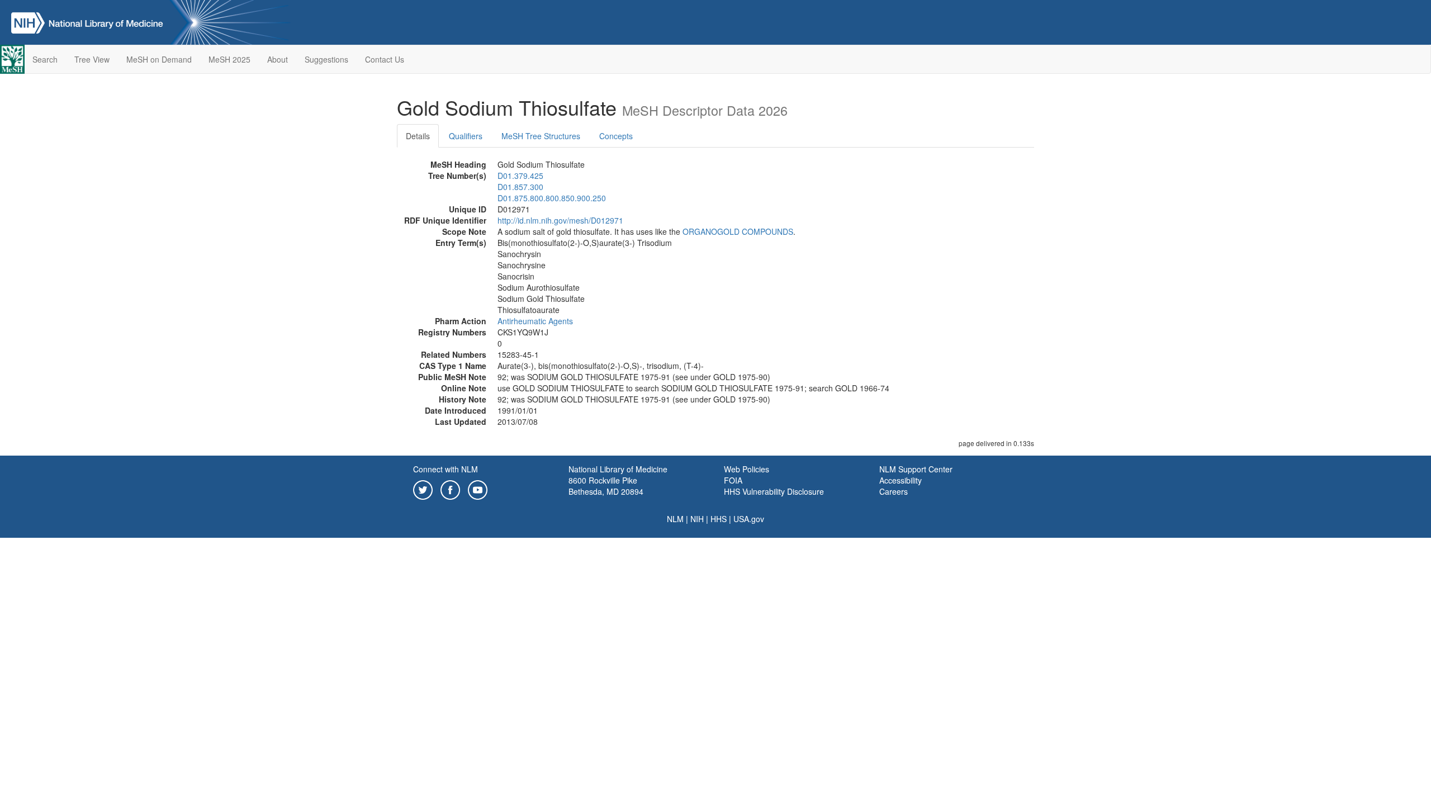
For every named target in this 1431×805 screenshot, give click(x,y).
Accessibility (900, 480)
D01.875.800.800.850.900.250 (551, 197)
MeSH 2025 (229, 59)
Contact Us (384, 59)
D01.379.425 (520, 175)
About (277, 59)
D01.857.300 (520, 186)
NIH (697, 518)
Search (45, 59)
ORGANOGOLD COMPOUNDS (738, 231)
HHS (718, 518)
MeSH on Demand (159, 59)
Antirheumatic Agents (535, 320)
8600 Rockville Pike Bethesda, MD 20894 (605, 486)
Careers (893, 491)
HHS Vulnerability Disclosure (774, 491)
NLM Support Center (916, 469)
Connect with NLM (445, 469)
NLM (675, 518)
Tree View (92, 59)
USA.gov (748, 518)
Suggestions (326, 59)
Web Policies (746, 469)
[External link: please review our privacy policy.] (423, 488)
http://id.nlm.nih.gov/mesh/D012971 (560, 220)
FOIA (733, 480)
